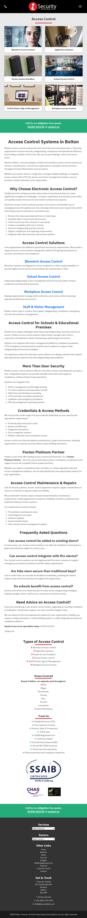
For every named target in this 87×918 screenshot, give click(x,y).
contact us (53, 126)
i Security (42, 6)
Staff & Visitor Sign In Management (44, 661)
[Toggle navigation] (80, 6)
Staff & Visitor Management (43, 307)
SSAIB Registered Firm (43, 863)
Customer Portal (43, 868)
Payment (43, 866)
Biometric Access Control (43, 261)
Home (43, 849)
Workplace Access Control (43, 292)
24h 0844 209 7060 (44, 900)
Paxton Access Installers (44, 654)
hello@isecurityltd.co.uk (44, 904)
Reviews (43, 852)
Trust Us (43, 857)
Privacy (24, 914)
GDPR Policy (15, 914)
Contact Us (9, 631)
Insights (43, 860)
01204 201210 (36, 126)
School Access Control (43, 276)
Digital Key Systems (44, 651)
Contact (43, 871)
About (43, 855)
